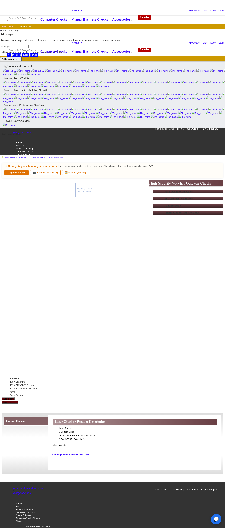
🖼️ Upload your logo (76, 172)
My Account (194, 10)
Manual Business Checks (89, 19)
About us (20, 506)
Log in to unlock (16, 172)
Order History (209, 10)
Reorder (144, 17)
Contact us (161, 490)
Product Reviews (16, 421)
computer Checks (53, 19)
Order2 (12, 26)
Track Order (192, 490)
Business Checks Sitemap (28, 518)
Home (3, 26)
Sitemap (20, 521)
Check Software (23, 515)
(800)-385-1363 (22, 493)
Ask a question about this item (70, 454)
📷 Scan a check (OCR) (45, 172)
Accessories (121, 19)
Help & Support (209, 490)
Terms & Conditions (25, 512)
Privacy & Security (24, 509)
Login (221, 10)
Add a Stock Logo (11, 40)
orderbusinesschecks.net (28, 488)
